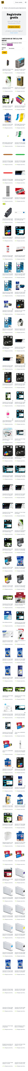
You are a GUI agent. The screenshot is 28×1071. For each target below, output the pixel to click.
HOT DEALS (9, 44)
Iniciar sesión (14, 33)
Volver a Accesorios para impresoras (15, 8)
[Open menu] (25, 2)
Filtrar (4, 52)
